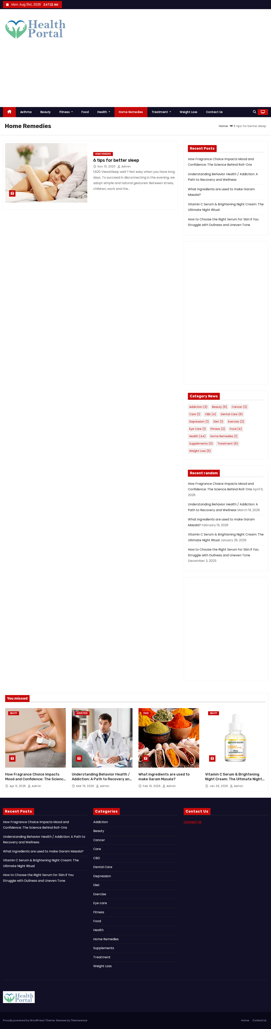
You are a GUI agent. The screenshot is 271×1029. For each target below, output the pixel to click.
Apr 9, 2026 (18, 786)
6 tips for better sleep (116, 160)
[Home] (9, 112)
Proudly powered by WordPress (24, 1020)
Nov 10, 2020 (107, 166)
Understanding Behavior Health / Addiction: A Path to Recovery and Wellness (102, 779)
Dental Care (232, 414)
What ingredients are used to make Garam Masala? (164, 776)
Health (102, 112)
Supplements (201, 444)
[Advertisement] (135, 77)
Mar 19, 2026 (85, 786)
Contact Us (214, 112)
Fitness (65, 112)
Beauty (45, 112)
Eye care (197, 429)
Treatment (160, 112)
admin (125, 166)
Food (85, 112)
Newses (61, 1020)
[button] (254, 112)
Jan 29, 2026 (219, 786)
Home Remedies (131, 112)
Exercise (236, 422)
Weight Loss (188, 112)
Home (223, 126)
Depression (199, 422)
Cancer (239, 407)
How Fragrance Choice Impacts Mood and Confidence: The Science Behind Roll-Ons (35, 779)
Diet (218, 422)
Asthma (26, 112)
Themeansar (79, 1020)
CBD (210, 414)
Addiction (198, 407)
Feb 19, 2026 (152, 786)
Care (194, 414)
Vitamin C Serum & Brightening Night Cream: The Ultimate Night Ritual (233, 779)
